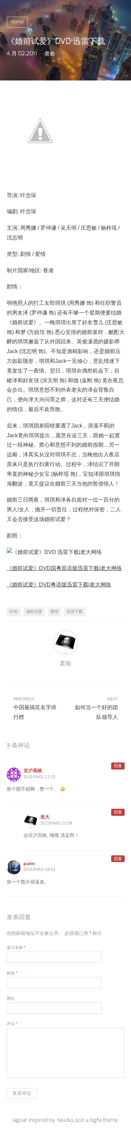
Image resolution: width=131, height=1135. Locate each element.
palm (29, 863)
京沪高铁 (33, 770)
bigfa (95, 1120)
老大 (45, 816)
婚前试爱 (34, 611)
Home (17, 22)
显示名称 (16, 947)
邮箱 (12, 973)
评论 (12, 1023)
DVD (13, 611)
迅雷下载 (75, 611)
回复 (118, 766)
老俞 (49, 53)
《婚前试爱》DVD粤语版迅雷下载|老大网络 (59, 584)
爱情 (54, 611)
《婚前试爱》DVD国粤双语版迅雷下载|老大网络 (64, 568)
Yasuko (64, 1120)
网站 (11, 998)
